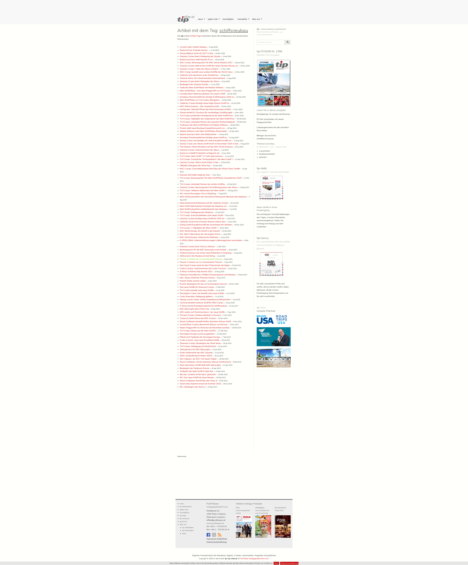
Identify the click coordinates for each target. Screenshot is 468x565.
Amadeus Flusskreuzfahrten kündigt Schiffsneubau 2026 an (207, 97)
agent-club (213, 19)
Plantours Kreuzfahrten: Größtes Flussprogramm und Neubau (208, 274)
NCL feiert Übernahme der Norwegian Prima (200, 234)
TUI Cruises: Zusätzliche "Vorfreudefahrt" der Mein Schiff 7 (206, 159)
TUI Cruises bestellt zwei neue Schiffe (197, 290)
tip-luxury (263, 238)
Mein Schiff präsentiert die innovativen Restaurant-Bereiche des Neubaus (213, 196)
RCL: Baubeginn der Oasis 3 (193, 387)
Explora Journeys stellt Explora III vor (196, 59)
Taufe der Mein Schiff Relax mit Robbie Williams (202, 87)
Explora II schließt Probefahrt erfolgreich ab (200, 153)
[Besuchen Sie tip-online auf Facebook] (209, 536)
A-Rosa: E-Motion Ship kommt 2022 (196, 271)
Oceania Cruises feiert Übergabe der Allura (200, 81)
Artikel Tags (195, 36)
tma (243, 510)
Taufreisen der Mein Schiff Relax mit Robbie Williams (204, 125)
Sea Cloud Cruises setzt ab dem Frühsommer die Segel (205, 265)
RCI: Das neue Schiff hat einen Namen (197, 377)
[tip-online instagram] (215, 536)
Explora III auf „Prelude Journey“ (194, 50)
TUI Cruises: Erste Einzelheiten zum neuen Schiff (201, 215)
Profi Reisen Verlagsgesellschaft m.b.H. (254, 558)
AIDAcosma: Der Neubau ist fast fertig (197, 256)
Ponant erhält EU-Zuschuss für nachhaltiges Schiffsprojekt (206, 112)
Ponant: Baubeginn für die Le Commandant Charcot (203, 284)
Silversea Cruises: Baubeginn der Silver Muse (200, 343)
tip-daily (262, 168)
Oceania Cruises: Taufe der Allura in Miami (199, 69)
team (184, 533)
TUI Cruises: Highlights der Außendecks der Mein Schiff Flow (207, 118)
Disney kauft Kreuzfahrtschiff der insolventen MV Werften (206, 224)
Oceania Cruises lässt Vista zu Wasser (197, 246)
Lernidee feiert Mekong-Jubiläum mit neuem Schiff (202, 93)
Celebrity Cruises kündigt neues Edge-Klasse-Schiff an (204, 103)
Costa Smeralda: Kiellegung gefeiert (196, 296)
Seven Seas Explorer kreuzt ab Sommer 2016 (200, 383)
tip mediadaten (188, 527)
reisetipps (262, 510)
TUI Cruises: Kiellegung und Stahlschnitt (198, 346)
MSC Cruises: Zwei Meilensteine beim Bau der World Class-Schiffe (210, 168)
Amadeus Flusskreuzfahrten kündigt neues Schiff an (203, 137)
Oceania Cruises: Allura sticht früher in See (199, 162)
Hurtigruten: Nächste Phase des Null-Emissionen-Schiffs (205, 109)
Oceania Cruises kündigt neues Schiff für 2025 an (202, 218)
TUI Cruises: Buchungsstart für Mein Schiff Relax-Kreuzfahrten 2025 (211, 178)
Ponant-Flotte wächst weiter (193, 281)
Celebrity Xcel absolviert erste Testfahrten (199, 75)
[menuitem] (186, 19)
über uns (256, 19)
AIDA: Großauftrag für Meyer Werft (196, 355)
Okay (276, 563)
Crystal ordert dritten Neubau (193, 47)
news (200, 19)
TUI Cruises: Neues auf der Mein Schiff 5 (198, 330)
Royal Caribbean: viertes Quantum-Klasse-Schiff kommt (205, 362)
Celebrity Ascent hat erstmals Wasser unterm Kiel (203, 221)
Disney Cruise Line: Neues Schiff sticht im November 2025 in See (209, 143)
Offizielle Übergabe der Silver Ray (195, 165)
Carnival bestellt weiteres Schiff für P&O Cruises (202, 302)
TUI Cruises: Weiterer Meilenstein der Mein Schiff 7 (203, 190)
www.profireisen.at (215, 523)
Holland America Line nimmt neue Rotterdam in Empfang (206, 253)
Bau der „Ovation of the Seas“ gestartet (198, 374)
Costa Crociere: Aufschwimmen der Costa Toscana (203, 268)
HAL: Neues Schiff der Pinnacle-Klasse (197, 277)
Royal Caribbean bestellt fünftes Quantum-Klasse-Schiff (205, 321)
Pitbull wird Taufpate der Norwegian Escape (200, 337)
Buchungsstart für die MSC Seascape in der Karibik (203, 249)
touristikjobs (228, 19)
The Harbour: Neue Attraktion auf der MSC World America (206, 146)
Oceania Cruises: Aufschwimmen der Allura (199, 150)
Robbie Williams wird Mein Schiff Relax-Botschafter (203, 131)
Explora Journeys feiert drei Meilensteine (198, 134)
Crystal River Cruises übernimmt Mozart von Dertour (204, 324)
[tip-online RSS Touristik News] (220, 536)
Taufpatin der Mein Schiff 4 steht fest (197, 371)
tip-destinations (186, 506)
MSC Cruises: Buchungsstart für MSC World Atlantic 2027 (206, 62)
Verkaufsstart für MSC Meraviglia (195, 349)
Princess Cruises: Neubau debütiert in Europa (200, 315)
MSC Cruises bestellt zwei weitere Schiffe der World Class (206, 72)
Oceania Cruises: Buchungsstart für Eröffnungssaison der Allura (209, 187)
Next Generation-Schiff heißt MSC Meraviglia (200, 365)
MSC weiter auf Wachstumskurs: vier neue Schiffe (202, 312)
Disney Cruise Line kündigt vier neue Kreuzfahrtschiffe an (206, 140)
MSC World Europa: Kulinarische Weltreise (199, 237)
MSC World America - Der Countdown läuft (199, 106)
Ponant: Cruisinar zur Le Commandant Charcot (201, 259)
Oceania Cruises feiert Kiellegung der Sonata (200, 56)
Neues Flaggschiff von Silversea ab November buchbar (205, 327)
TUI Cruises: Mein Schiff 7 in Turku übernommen (201, 156)
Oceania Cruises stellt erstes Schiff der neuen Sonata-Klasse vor (209, 65)
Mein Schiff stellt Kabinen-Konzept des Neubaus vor (203, 206)
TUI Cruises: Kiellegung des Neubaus (197, 212)
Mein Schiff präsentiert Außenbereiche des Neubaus (204, 209)
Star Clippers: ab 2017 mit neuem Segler (198, 359)
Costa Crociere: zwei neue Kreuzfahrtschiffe (200, 340)
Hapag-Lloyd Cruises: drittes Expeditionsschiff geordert (205, 299)
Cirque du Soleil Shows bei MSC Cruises (198, 318)
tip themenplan (188, 530)
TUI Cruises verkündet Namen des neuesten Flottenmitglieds (207, 122)
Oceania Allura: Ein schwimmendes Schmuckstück (202, 78)
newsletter (242, 19)
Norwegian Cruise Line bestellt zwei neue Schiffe (202, 293)
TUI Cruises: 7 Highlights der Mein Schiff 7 (199, 228)
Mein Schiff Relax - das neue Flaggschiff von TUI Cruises (205, 90)
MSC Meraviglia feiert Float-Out (194, 309)
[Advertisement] (234, 5)
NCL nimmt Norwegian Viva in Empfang (198, 193)
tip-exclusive (184, 518)
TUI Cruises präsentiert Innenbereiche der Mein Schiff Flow (206, 115)
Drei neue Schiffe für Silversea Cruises (197, 287)
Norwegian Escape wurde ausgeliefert (197, 334)
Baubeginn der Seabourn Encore (195, 368)
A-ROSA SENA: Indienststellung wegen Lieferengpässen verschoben (211, 240)
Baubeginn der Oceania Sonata (194, 84)
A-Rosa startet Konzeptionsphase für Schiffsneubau (203, 306)
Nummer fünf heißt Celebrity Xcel (195, 175)
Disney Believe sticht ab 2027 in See (196, 53)
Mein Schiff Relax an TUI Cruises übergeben (200, 100)
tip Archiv (183, 521)
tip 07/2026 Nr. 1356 (269, 51)
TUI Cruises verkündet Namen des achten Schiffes (202, 184)
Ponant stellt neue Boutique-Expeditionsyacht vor (202, 128)
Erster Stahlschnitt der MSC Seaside (196, 352)
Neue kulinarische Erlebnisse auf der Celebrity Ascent (204, 203)
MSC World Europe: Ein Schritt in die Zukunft (200, 231)
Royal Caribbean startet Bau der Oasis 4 (198, 380)
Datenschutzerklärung (289, 563)
